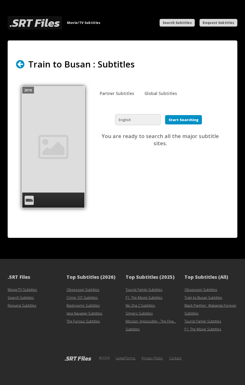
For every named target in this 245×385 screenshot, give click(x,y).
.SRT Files (35, 22)
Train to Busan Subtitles (203, 297)
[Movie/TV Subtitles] (24, 64)
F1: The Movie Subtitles (144, 297)
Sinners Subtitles (139, 313)
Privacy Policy (152, 358)
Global (161, 93)
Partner (117, 93)
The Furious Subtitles (83, 321)
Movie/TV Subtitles (22, 289)
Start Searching (184, 119)
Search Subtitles (177, 23)
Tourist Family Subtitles (144, 289)
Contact (175, 358)
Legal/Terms (125, 358)
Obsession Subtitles (83, 289)
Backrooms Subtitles (83, 305)
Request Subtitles (218, 23)
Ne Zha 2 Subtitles (140, 305)
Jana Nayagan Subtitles (84, 313)
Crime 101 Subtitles (82, 297)
